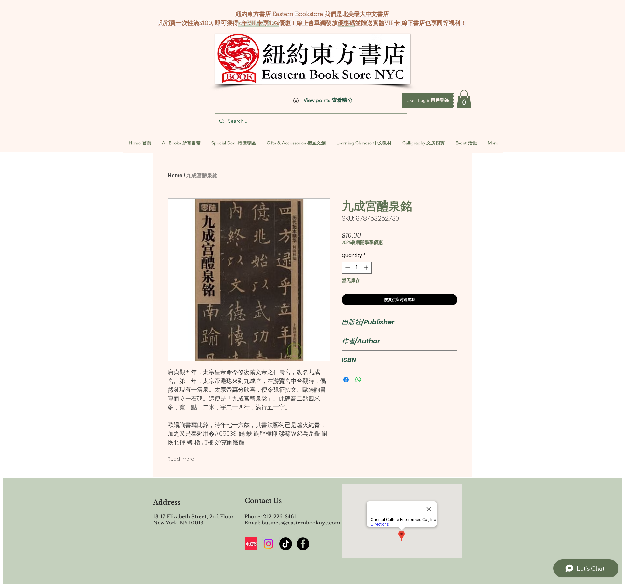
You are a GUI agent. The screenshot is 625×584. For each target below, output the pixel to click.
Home (175, 175)
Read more (181, 459)
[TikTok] (285, 543)
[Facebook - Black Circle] (303, 543)
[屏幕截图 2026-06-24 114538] (251, 543)
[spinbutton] (357, 267)
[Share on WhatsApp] (358, 380)
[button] (427, 100)
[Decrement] (347, 267)
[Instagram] (268, 543)
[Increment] (367, 267)
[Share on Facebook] (346, 380)
